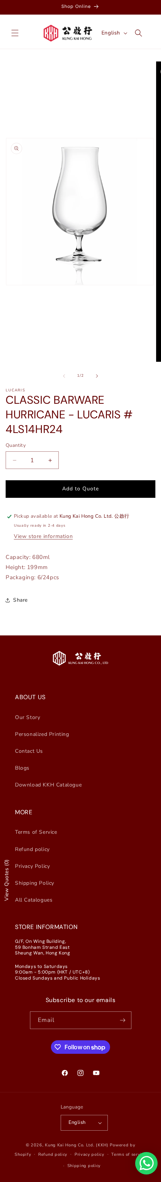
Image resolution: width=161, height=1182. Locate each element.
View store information (43, 536)
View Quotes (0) (6, 880)
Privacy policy (89, 1154)
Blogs (22, 768)
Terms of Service (36, 832)
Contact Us (29, 751)
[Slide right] (97, 376)
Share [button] (20, 600)
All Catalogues (33, 899)
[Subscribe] (123, 1020)
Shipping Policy (34, 883)
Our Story (27, 717)
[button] (15, 33)
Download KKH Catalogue (48, 784)
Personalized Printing (42, 734)
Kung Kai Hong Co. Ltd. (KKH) (77, 1145)
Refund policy (32, 849)
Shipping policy (84, 1166)
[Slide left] (64, 376)
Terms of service (128, 1154)
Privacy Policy (32, 866)
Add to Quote (80, 488)
